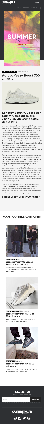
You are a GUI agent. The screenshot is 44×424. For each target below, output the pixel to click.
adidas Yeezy (10, 361)
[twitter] (24, 418)
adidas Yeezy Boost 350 (13, 311)
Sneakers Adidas (10, 72)
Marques (34, 8)
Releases (26, 8)
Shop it (19, 361)
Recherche (40, 8)
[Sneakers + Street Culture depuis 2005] (8, 2)
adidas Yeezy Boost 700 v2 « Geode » (20, 365)
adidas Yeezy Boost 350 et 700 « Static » (20, 315)
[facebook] (20, 418)
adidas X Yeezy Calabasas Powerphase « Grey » (19, 263)
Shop (37, 2)
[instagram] (15, 418)
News (19, 8)
